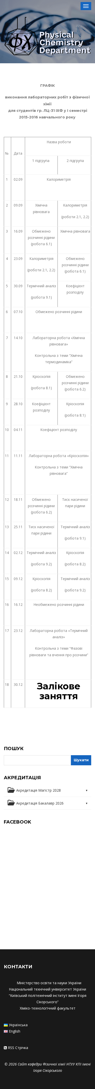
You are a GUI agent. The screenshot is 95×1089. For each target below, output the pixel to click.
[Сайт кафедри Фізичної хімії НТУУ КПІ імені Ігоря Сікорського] (47, 37)
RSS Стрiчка (18, 1047)
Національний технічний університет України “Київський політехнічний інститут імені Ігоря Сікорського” (47, 995)
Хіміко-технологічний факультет (47, 1008)
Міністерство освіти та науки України (49, 982)
